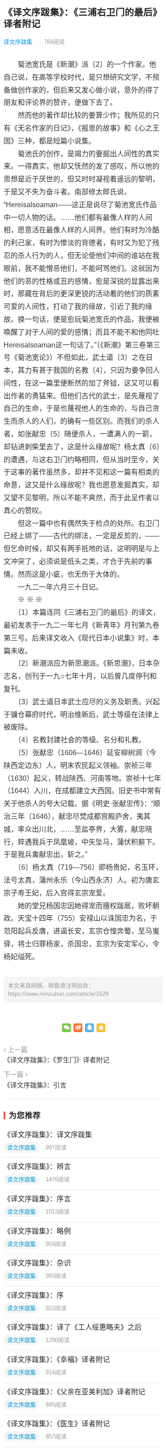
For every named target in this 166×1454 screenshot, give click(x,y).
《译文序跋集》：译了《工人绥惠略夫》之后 (73, 1327)
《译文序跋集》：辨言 (37, 1166)
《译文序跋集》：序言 (37, 1199)
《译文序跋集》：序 (34, 1295)
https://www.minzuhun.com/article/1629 (58, 994)
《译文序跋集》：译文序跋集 (48, 1134)
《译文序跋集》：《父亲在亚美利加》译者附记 (74, 1392)
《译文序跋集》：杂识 (37, 1263)
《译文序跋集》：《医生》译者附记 (57, 1423)
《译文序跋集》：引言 (35, 1085)
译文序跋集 (18, 42)
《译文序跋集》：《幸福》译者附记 (57, 1359)
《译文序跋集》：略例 (37, 1231)
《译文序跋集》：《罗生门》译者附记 (56, 1060)
